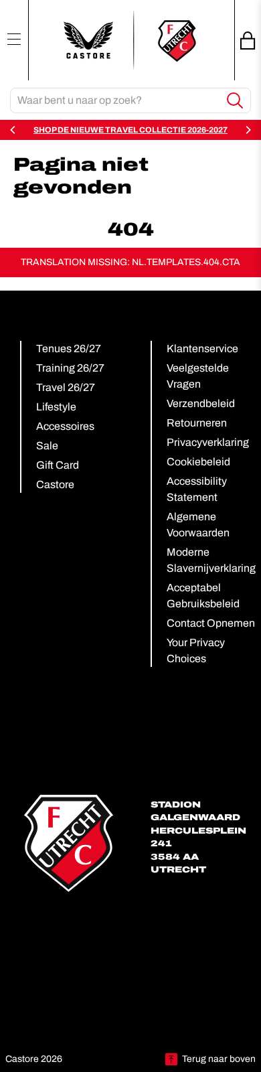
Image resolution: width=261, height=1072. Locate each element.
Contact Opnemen (211, 623)
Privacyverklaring (208, 442)
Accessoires (65, 426)
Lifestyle (56, 406)
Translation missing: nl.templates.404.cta (130, 262)
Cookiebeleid (198, 461)
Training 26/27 (70, 368)
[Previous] (13, 130)
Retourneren (197, 423)
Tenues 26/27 (68, 348)
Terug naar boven (219, 1059)
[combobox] (115, 100)
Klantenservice (202, 348)
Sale (47, 445)
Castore (55, 484)
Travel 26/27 (65, 387)
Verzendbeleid (201, 403)
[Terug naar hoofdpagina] (130, 40)
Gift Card (57, 465)
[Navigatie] (14, 39)
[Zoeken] (235, 100)
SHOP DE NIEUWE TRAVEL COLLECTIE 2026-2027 (130, 130)
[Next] (247, 130)
